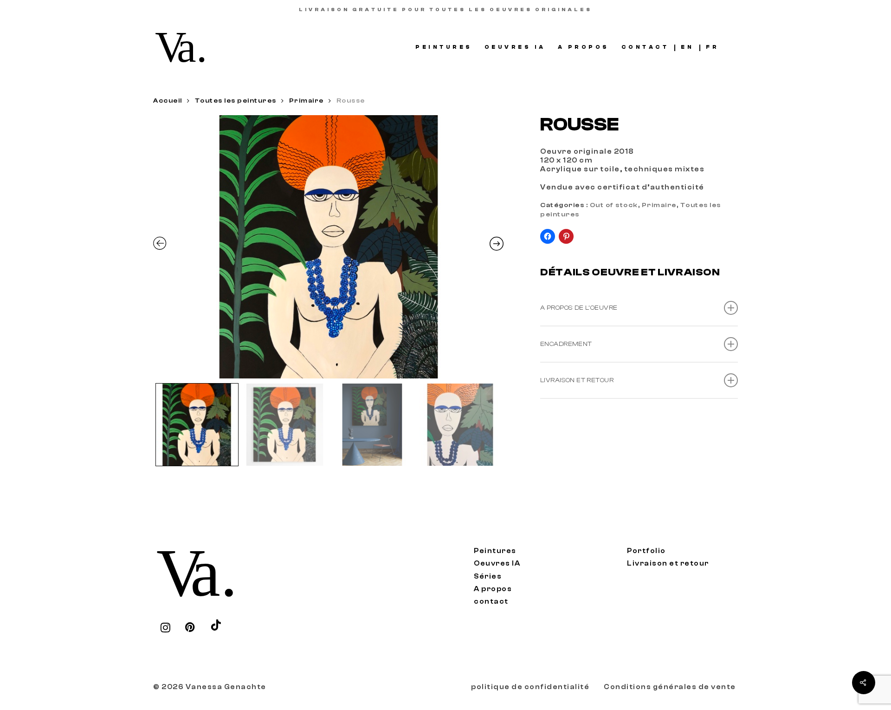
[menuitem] (687, 47)
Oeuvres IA (497, 563)
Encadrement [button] (566, 344)
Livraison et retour (668, 563)
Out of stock (614, 205)
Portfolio (646, 551)
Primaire (306, 100)
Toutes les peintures (236, 100)
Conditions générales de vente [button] (670, 687)
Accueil (167, 100)
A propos (493, 589)
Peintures (495, 551)
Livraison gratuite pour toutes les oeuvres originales (445, 10)
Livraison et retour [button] (576, 380)
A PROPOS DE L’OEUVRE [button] (578, 308)
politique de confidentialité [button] (530, 687)
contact (491, 602)
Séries (488, 576)
